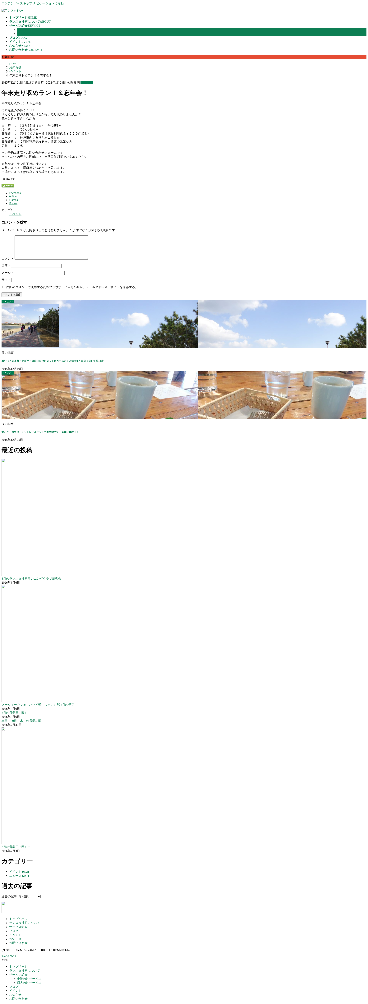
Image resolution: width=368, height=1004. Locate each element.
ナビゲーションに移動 (48, 3)
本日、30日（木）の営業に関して (25, 720)
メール (7, 272)
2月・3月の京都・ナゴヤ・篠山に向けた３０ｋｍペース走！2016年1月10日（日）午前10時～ (54, 360)
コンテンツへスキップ (17, 3)
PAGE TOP (9, 956)
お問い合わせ (18, 943)
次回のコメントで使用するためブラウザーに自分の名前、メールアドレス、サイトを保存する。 (72, 287)
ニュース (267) (19, 875)
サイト (6, 279)
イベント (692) (19, 871)
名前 (6, 265)
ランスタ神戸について (24, 922)
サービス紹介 (18, 926)
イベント (86, 82)
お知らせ (15, 939)
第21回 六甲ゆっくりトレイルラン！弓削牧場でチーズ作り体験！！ (40, 432)
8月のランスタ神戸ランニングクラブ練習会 (31, 578)
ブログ (13, 931)
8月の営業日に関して (16, 712)
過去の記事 (9, 896)
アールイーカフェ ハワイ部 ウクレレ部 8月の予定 (38, 704)
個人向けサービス (29, 33)
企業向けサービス (29, 29)
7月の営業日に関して (16, 847)
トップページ (18, 918)
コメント (8, 258)
